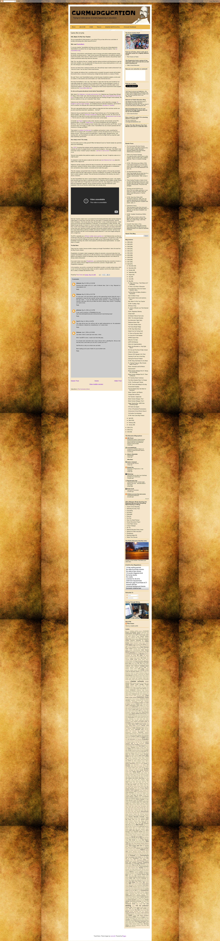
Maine (144, 802)
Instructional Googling (133, 386)
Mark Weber (127, 808)
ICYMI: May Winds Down (134, 329)
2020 (128, 255)
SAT (144, 882)
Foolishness (128, 744)
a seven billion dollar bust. (85, 88)
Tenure (99, 27)
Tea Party (144, 898)
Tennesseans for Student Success (140, 902)
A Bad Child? (131, 313)
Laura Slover (139, 794)
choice (127, 687)
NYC (143, 845)
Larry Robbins (143, 792)
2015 (128, 427)
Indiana (127, 763)
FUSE (145, 747)
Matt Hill (145, 812)
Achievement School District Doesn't (137, 411)
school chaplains (138, 883)
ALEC (147, 635)
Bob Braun (143, 658)
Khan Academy (143, 790)
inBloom (147, 760)
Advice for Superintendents (135, 344)
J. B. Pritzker (143, 764)
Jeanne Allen (140, 768)
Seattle (130, 886)
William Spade (140, 923)
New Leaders (138, 840)
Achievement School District (132, 633)
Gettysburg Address (136, 750)
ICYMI (129, 760)
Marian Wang (146, 804)
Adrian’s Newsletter (132, 454)
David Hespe (132, 714)
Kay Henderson (141, 787)
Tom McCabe (131, 910)
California (127, 666)
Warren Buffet (131, 921)
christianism (133, 690)
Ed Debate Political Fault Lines (136, 316)
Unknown (78, 283)
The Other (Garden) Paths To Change (137, 380)
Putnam (147, 863)
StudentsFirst (128, 895)
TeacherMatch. (80, 44)
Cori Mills (132, 702)
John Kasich (135, 778)
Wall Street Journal (141, 919)
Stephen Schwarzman (129, 893)
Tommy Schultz (143, 910)
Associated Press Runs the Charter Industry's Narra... (137, 289)
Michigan (144, 822)
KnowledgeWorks (140, 791)
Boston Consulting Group (135, 660)
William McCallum (132, 923)
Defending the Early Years (133, 508)
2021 (128, 253)
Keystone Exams (129, 790)
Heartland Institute (139, 754)
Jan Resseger (146, 766)
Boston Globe (143, 660)
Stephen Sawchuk (145, 891)
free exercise (135, 746)
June (130, 279)
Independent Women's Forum (142, 762)
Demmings (147, 720)
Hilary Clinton (142, 755)
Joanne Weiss (133, 775)
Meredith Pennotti (134, 818)
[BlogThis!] (104, 275)
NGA (130, 844)
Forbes (133, 744)
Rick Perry (131, 875)
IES (132, 760)
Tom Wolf (137, 910)
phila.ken (78, 310)
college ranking (132, 697)
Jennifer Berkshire (144, 770)
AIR (141, 635)
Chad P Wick (142, 675)
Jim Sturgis (146, 774)
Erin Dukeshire (136, 737)
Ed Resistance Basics (138, 726)
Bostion (139, 659)
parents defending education (135, 851)
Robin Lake (132, 878)
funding (141, 747)
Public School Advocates (133, 65)
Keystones (136, 790)
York (148, 925)
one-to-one (143, 847)
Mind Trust (132, 826)
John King (141, 778)
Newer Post (75, 381)
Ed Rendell (131, 726)
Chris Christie (130, 688)
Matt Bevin (130, 812)
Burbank (127, 664)
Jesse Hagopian (145, 771)
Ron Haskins (137, 879)
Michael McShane (145, 820)
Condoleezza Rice (139, 700)
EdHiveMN (129, 514)
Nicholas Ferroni (134, 844)
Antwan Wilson (139, 645)
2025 (128, 244)
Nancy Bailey (135, 830)
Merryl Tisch (131, 819)
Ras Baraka (128, 867)
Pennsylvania (144, 855)
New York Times (132, 843)
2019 (128, 257)
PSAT (126, 863)
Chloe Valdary (145, 685)
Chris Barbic (138, 687)
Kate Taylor (146, 786)
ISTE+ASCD (136, 764)
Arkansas (138, 647)
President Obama (144, 861)
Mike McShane (145, 823)
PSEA (129, 863)
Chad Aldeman (129, 675)
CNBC (138, 694)
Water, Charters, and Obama (135, 392)
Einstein (134, 733)
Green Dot (127, 751)
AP (126, 647)
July (130, 276)
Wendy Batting (128, 922)
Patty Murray (140, 852)
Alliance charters (144, 636)
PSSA (133, 863)
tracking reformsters (134, 911)
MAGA (141, 802)
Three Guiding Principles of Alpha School (137, 180)
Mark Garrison (135, 806)
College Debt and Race (134, 394)
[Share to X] (106, 275)
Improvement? (131, 368)
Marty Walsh (128, 810)
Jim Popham (141, 774)
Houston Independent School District (136, 758)
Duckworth (138, 725)
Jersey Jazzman (136, 771)
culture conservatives (130, 705)
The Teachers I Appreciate (134, 396)
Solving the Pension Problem (135, 358)
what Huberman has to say (108, 160)
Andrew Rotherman (134, 643)
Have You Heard (129, 754)
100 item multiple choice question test (94, 236)
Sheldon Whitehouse (138, 887)
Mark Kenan (134, 807)
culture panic (139, 705)
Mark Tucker (146, 807)
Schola (133, 883)
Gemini (134, 748)
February (131, 422)
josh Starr (144, 782)
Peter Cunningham (129, 857)
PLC (135, 859)
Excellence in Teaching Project (136, 740)
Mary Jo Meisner (134, 810)
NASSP (140, 831)
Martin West (146, 808)
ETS (126, 739)
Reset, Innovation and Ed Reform (136, 366)
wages (131, 919)
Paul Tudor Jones (140, 854)
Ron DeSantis (131, 879)
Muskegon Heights (145, 829)
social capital (128, 889)
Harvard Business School (143, 752)
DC (135, 717)
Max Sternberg (141, 814)
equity (137, 736)
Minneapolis (136, 826)
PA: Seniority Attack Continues (136, 378)
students (138, 894)
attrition (126, 650)
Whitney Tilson (142, 922)
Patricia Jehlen (145, 851)
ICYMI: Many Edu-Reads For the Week (138, 360)
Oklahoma (138, 847)
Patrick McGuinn (135, 852)
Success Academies (141, 895)
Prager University (133, 861)
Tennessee (128, 903)
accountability (133, 632)
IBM (126, 760)
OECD (132, 847)
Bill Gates (140, 655)
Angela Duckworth (136, 644)
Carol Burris (141, 668)
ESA (140, 737)
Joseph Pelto (132, 782)
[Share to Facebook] (107, 275)
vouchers (127, 920)
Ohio (135, 847)
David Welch (131, 717)
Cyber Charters (128, 706)
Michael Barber (145, 819)
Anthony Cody (132, 645)
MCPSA (127, 815)
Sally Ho (144, 881)
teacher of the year (141, 899)
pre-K (138, 861)
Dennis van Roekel (139, 721)
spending (130, 890)
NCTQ (137, 837)
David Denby (143, 713)
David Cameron (128, 713)
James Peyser (134, 766)
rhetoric (130, 874)
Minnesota (141, 826)
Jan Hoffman (139, 766)
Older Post (118, 381)
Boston (143, 659)
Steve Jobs (142, 893)
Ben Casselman (139, 652)
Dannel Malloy (146, 709)
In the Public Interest (132, 524)
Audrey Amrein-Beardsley (134, 650)
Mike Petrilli (139, 825)
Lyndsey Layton (136, 802)
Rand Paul (137, 866)
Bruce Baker (128, 663)
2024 (128, 246)
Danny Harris (128, 710)
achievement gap (145, 632)
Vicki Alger (127, 918)
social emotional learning (136, 889)
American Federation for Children (139, 640)
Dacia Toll (140, 706)
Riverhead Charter (141, 875)
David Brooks (145, 712)
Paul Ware (146, 854)
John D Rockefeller (145, 775)
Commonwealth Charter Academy (132, 698)
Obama (129, 847)
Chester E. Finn (139, 683)
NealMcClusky (128, 838)
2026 (128, 242)
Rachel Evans (143, 865)
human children (137, 759)
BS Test (140, 663)
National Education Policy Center (135, 529)
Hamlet (135, 752)
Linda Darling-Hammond (144, 798)
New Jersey (132, 840)
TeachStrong (133, 901)
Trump (126, 912)
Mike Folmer (138, 823)
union (142, 912)
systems (142, 897)
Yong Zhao (143, 925)
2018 (128, 259)
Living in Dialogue (131, 525)
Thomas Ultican (143, 907)
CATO (139, 670)
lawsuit (147, 794)
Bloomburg (132, 656)
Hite (130, 756)
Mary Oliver (133, 811)
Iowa (132, 764)
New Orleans (145, 840)
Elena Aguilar (142, 733)
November (131, 268)
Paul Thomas (133, 854)
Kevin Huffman (145, 788)
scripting (127, 886)
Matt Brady (135, 812)
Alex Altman (128, 636)
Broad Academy (139, 661)
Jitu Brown (127, 775)
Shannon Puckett (141, 886)
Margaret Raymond (140, 803)
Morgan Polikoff (145, 827)
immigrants (139, 760)
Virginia (139, 918)
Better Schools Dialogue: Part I (136, 399)
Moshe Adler (132, 829)
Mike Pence (128, 824)
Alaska (143, 635)
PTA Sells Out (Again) (133, 406)
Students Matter (145, 894)
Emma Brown (128, 736)
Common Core (143, 697)
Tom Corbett (143, 908)
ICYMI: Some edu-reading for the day (137, 384)
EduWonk (147, 732)
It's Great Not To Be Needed (135, 335)
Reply (77, 289)
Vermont (147, 917)
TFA (137, 905)
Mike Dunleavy (132, 823)
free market (142, 746)
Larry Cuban (137, 792)
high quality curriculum (133, 755)
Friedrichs (133, 747)
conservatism (128, 701)
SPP (133, 890)
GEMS (137, 748)
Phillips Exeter (142, 858)
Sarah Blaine (131, 882)
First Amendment (140, 743)
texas (133, 905)
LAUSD (143, 794)
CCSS (91, 27)
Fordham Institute (143, 744)
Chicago (141, 684)
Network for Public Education (134, 531)
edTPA (133, 728)
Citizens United (128, 692)
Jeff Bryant (136, 770)
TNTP (138, 908)
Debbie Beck (143, 717)
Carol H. (78, 321)
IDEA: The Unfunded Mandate (135, 318)
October (131, 270)
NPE (138, 845)
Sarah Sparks (139, 882)
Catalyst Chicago (133, 670)
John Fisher (141, 776)
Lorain (134, 800)
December (131, 265)
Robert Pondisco (142, 877)
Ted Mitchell (144, 901)
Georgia (130, 750)
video (136, 918)
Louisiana (127, 802)
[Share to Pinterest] (109, 275)
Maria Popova (140, 804)
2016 (128, 264)
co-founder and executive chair (93, 94)
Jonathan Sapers (135, 780)
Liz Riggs (147, 799)
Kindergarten (131, 791)
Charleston (140, 678)
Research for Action (144, 873)
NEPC (141, 838)
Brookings (146, 662)
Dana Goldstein (128, 709)
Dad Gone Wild (146, 706)
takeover (147, 897)
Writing (127, 925)
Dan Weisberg (146, 708)
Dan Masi (141, 708)
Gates (129, 748)
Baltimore (127, 651)
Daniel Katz (135, 709)
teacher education (132, 899)
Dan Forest (136, 708)
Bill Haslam (146, 655)
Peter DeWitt (138, 857)
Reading (141, 867)
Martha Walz (140, 808)
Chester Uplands (129, 684)
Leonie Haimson (129, 796)
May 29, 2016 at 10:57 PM (88, 294)
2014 (128, 429)
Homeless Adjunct (140, 756)
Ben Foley (144, 652)
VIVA (148, 918)
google (147, 750)
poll (148, 859)
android (147, 643)
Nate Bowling (128, 833)
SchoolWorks (139, 885)
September (131, 272)
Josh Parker (138, 782)
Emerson (127, 734)
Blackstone (127, 656)
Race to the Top (136, 865)
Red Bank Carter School (141, 870)
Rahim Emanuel (132, 866)
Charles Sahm (128, 678)
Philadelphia (136, 858)
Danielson (140, 709)
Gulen (144, 751)
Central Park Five (141, 674)
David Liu (147, 714)
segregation (135, 886)
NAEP (130, 830)
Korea (147, 791)
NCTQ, (75, 147)
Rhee (126, 874)
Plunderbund (130, 533)
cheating (134, 683)
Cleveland (134, 694)
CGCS (147, 674)
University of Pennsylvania (135, 914)
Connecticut (146, 700)
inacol (143, 760)
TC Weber (140, 898)
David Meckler (128, 716)
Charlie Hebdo (128, 679)
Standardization (145, 890)
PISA (147, 858)
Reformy (132, 871)
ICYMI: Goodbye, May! (134, 303)
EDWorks (131, 733)
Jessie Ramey (144, 772)
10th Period (130, 438)
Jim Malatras (131, 774)
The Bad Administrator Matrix (134, 171)
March (130, 420)
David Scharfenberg (142, 716)
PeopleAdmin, (90, 261)
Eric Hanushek (143, 736)
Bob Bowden (137, 658)
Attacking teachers (137, 648)
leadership (127, 795)
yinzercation (138, 925)
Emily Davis (132, 734)
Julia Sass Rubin (131, 784)
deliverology (141, 720)
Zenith (126, 926)
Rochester (143, 878)
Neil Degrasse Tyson (135, 838)
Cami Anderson (135, 666)
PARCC (142, 850)
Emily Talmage (138, 734)
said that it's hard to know (102, 150)
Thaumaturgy (130, 455)
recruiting (130, 870)
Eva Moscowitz (131, 739)
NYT (126, 847)
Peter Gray (143, 857)
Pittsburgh (127, 859)
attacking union (145, 648)
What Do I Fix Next (133, 340)
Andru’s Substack (132, 462)
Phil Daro (130, 858)
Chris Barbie (143, 687)
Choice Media (133, 687)
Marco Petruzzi (132, 803)
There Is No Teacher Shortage (134, 154)
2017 (128, 261)
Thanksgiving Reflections (133, 495)
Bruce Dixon (134, 663)
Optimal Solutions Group (130, 848)
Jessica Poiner (136, 772)
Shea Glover (131, 887)
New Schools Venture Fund (131, 841)
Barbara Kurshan (135, 651)
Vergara (143, 917)
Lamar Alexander (129, 792)
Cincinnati (147, 691)
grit (142, 751)
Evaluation (145, 739)
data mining (143, 710)
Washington (137, 921)
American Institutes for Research (132, 641)
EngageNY (133, 736)
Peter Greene (130, 623)
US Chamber (144, 914)
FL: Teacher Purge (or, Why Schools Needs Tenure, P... (137, 363)
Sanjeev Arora (89, 122)
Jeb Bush (146, 768)
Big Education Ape (132, 480)
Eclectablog (130, 510)
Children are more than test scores (136, 494)
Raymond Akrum (134, 867)
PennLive (138, 855)
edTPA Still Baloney (133, 342)
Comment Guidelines (130, 27)
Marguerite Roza (133, 804)
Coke (141, 694)
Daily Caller (127, 708)
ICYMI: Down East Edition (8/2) (134, 197)
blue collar (147, 656)
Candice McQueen (139, 667)
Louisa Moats (146, 800)
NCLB (133, 837)
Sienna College (146, 887)
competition (133, 700)
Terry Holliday (139, 903)
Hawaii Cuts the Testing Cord (135, 331)
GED (132, 748)
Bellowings (130, 474)
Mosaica (127, 829)
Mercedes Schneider (139, 816)
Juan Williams (140, 783)
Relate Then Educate (132, 537)
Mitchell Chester (128, 827)
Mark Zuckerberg (134, 808)
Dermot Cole (133, 722)
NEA (140, 837)
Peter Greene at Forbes (133, 56)
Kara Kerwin (134, 786)
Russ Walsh (132, 881)
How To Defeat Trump (133, 295)
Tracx (140, 911)
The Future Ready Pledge (134, 326)
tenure (133, 903)
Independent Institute (130, 762)
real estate (132, 869)
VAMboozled (138, 917)
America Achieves (135, 639)
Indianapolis (132, 763)
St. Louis (139, 890)
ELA (138, 733)
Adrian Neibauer (132, 635)
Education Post (139, 729)
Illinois (135, 760)
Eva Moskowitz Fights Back (135, 320)
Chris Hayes (136, 688)
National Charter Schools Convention (133, 834)
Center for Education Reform (132, 671)
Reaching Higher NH (132, 535)
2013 (128, 431)
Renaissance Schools (134, 873)
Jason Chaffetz (128, 768)
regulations (136, 871)
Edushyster (140, 732)
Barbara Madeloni (143, 651)
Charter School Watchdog (133, 506)
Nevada (145, 838)
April (130, 418)
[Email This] (103, 275)
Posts (129, 595)
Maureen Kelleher (133, 814)
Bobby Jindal (133, 659)
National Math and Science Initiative (137, 835)
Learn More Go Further (136, 795)
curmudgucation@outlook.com (133, 121)
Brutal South (130, 488)
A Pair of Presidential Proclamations (137, 409)
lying (131, 802)
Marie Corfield (128, 806)
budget (143, 663)
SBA (130, 883)
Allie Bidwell (138, 637)
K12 (130, 786)
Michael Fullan (137, 820)
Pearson (132, 855)
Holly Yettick (134, 756)
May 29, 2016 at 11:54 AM (88, 283)
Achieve (139, 632)
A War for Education (133, 352)
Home (73, 27)
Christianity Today (140, 690)
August (131, 274)
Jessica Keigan (128, 772)
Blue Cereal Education (139, 656)
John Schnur (134, 779)
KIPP (135, 791)
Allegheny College (135, 636)
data (140, 710)
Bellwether (132, 652)
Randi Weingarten (144, 866)
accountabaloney (131, 447)
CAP (145, 667)
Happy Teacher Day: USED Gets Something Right (136, 404)
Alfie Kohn (130, 459)
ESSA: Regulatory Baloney (135, 311)
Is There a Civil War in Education (136, 286)
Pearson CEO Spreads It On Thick (136, 354)
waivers (135, 919)
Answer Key (130, 467)
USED (130, 915)
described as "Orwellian (108, 105)
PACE (126, 850)
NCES (130, 837)
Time (130, 908)
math (126, 812)
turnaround (131, 912)
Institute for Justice (139, 763)
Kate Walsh (127, 787)
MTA (136, 829)
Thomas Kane (128, 907)
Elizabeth (147, 733)
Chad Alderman (136, 675)
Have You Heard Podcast (133, 520)
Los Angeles (140, 800)
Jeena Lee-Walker (129, 770)
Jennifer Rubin (128, 771)
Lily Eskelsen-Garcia (134, 798)
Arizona (134, 647)
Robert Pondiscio (133, 877)
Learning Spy (146, 795)
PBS (126, 855)
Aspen (126, 648)
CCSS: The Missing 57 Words (135, 382)
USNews (134, 915)
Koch (145, 791)
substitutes (134, 895)
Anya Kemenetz (145, 645)
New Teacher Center (141, 841)
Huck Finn (132, 759)
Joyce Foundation (133, 783)
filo (134, 743)
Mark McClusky (140, 807)
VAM (134, 917)
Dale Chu (132, 708)
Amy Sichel (142, 641)
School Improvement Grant (131, 885)
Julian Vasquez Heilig (141, 784)
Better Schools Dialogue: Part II (136, 401)
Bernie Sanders (132, 653)
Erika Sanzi (130, 737)
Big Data (142, 654)
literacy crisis (128, 799)
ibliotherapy (146, 759)
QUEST (130, 865)
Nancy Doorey (142, 830)
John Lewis (146, 778)
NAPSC (131, 831)
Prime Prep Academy (130, 862)
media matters (143, 815)
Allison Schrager (145, 637)
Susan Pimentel (132, 897)
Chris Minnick (143, 688)
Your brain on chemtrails (133, 490)
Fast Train (142, 742)
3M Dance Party (132, 305)
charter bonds (134, 679)
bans (131, 651)
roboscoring (138, 878)
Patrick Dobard (128, 852)
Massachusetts (145, 811)
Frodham (137, 747)
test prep (146, 903)
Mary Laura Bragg (142, 810)
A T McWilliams (131, 631)
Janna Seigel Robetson (141, 767)
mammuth (112, 936)
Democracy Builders (129, 721)
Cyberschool (135, 706)
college (142, 695)
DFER (137, 724)
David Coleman (136, 713)
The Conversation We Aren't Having (135, 146)
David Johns (137, 714)
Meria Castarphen (142, 818)
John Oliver (128, 779)
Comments (130, 598)
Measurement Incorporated (134, 815)
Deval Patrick (131, 724)
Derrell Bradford (140, 722)
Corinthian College (138, 702)
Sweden (138, 897)
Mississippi (147, 826)
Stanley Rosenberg (129, 891)
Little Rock (133, 799)
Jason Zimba (134, 768)
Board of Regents (129, 658)
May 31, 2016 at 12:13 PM (88, 310)
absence (140, 631)
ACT (145, 633)
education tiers (135, 730)
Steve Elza (137, 893)
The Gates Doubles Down (134, 324)
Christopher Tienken (136, 691)
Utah (138, 915)
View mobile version (96, 384)
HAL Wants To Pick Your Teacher (136, 301)
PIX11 (131, 859)
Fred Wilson (130, 746)
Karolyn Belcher (140, 786)
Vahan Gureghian (144, 915)
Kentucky (132, 788)
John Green (146, 776)
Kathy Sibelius (134, 787)
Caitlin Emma (146, 664)
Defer (144, 718)
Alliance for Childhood (130, 637)
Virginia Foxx (143, 918)
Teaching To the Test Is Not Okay (136, 356)
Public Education (141, 863)
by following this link (140, 105)
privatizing (139, 862)
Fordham (137, 744)
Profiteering (146, 862)
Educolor (129, 516)
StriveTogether (133, 894)
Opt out (147, 847)
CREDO (138, 704)
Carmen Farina (133, 668)
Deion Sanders (135, 720)
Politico (144, 859)
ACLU (142, 633)
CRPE (141, 704)
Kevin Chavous (138, 788)
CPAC (144, 702)
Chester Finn (146, 683)
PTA (135, 863)
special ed (143, 889)
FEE (132, 743)
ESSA (147, 737)
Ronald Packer (143, 879)
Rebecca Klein (138, 869)
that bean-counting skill (91, 114)
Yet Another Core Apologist (135, 413)
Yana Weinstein (132, 925)
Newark (138, 843)
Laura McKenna (132, 794)
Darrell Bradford (134, 710)
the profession (144, 905)
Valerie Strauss (129, 917)
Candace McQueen (129, 667)
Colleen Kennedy (137, 695)
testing (128, 906)
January (131, 424)
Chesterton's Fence (131, 205)
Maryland (138, 811)
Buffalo (147, 663)
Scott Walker (146, 885)
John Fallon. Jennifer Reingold (131, 776)
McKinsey (147, 814)
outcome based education (142, 848)
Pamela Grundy (137, 850)
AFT (137, 635)
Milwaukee (127, 826)
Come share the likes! (132, 113)
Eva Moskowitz (139, 739)
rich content (134, 874)
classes (129, 694)
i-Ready (142, 759)
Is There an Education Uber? (135, 333)
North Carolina (132, 845)
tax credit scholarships (129, 898)
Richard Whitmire (142, 874)
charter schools (137, 681)
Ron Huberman (81, 94)
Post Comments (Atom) (84, 389)
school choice (145, 883)
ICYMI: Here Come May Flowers (136, 415)
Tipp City (134, 908)
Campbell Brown (144, 666)
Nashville (136, 831)
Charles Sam (134, 678)
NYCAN (147, 845)
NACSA (126, 830)
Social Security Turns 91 (133, 463)
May (130, 281)
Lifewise (139, 796)
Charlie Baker (146, 678)
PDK (129, 855)
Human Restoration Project (133, 522)
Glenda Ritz (142, 750)
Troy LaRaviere (145, 911)
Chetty (136, 684)
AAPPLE (136, 631)
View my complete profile (131, 626)
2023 (128, 248)
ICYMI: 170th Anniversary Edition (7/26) (137, 163)
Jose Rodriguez (142, 780)
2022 (128, 251)
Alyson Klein (128, 639)
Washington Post (145, 921)
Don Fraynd (79, 121)
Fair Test (129, 518)
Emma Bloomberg (145, 734)
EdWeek (127, 733)
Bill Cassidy (133, 655)
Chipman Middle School (135, 685)
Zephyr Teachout (132, 926)
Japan (147, 767)
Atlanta (131, 648)
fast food (138, 742)
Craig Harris (132, 704)
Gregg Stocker (138, 751)
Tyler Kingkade (138, 912)
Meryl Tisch (137, 819)
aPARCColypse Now (133, 337)
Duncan (143, 725)
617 (126, 631)
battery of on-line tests (85, 130)
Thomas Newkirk (136, 907)
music (139, 829)
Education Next (140, 728)
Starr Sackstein (137, 891)
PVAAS (126, 865)
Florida (147, 743)
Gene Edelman (142, 748)
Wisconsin (146, 923)
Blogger (124, 936)
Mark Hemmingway (142, 806)
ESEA (143, 737)
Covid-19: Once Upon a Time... (134, 224)
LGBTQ (136, 796)
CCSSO (147, 670)
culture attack (146, 704)
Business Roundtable (133, 664)
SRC (136, 890)
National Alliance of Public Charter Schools (140, 833)
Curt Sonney (146, 705)
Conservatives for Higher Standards (140, 701)
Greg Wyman (132, 751)
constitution (127, 702)
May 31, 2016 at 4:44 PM (87, 321)
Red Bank (134, 870)
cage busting (140, 664)
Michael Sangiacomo (129, 822)
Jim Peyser (136, 774)
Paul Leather (146, 852)
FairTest (143, 740)
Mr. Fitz (129, 527)
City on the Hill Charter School (139, 692)
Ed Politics (129, 512)
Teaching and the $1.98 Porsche (135, 188)
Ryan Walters (138, 881)
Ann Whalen (143, 644)
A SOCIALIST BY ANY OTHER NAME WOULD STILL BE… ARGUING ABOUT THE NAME (136, 483)
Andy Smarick (129, 644)
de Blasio (138, 717)
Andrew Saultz (142, 643)
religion (141, 871)
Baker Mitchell (145, 650)
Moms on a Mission (137, 827)
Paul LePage (128, 854)
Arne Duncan (144, 647)
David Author (138, 712)
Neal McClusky (146, 837)
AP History (130, 647)
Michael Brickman (129, 820)
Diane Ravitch (142, 724)
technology (138, 901)
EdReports (129, 728)
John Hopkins (128, 778)
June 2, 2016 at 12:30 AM (88, 332)
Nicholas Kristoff (141, 844)
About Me (82, 27)
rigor (135, 875)
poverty (127, 861)
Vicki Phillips (132, 918)
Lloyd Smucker (129, 800)
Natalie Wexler (146, 831)
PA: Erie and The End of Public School (138, 350)
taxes (136, 898)
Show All (147, 498)
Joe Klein (138, 775)
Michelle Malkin (138, 822)
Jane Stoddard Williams (130, 767)
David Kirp (143, 714)
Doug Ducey (132, 725)
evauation (127, 740)
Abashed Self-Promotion (112, 27)
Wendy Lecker (135, 922)
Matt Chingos (140, 812)
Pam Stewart (130, 850)
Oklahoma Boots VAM (133, 322)
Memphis (130, 816)
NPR (141, 845)
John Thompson (141, 779)
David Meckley (134, 716)
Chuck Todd (142, 691)
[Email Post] (99, 274)
